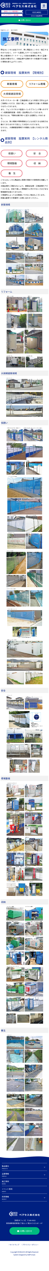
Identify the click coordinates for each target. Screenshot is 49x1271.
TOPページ (5, 30)
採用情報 (5, 1197)
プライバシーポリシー (30, 1244)
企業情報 (5, 1174)
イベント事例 (7, 1190)
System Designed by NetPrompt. (24, 1255)
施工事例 (5, 1182)
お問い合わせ (26, 20)
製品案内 (5, 1167)
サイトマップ (14, 1244)
